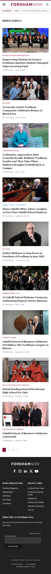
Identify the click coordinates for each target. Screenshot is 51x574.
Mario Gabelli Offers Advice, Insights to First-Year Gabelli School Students (24, 210)
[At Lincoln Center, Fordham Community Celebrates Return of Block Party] (25, 88)
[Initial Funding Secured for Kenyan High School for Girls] (25, 370)
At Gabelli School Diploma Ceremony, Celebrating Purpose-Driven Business (25, 299)
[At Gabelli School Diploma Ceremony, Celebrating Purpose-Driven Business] (25, 278)
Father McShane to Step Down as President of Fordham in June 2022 (23, 254)
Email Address (11, 536)
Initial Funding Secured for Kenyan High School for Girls (23, 390)
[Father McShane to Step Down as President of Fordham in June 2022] (25, 234)
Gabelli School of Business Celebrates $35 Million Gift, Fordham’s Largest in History (25, 345)
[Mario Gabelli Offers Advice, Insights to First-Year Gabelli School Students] (25, 189)
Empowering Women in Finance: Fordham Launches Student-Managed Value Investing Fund (25, 63)
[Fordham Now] (26, 4)
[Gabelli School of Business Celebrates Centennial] (25, 414)
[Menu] (4, 4)
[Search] (47, 4)
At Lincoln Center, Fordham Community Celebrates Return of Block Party (22, 110)
